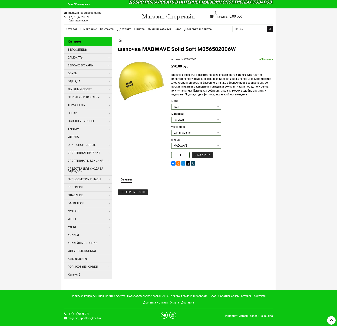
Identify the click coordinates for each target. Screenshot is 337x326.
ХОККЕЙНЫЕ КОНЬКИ (83, 243)
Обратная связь (228, 296)
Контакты (107, 29)
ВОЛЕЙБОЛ (75, 187)
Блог (177, 29)
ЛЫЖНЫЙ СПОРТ (80, 89)
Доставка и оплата (198, 29)
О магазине (88, 29)
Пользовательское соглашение (148, 296)
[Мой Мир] (183, 163)
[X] (188, 163)
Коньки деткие (78, 258)
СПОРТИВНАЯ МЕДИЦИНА (85, 160)
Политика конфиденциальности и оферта (98, 296)
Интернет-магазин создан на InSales (249, 316)
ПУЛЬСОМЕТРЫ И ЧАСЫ (84, 179)
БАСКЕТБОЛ (76, 203)
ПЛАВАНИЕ (75, 195)
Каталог (72, 29)
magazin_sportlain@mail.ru (84, 12)
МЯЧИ (72, 227)
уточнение (178, 126)
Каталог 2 (74, 274)
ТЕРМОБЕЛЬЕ (77, 105)
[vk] (164, 315)
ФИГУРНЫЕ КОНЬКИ (82, 251)
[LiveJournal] (193, 163)
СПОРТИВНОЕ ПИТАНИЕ (84, 152)
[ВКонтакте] (173, 163)
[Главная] (120, 40)
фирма (175, 139)
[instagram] (172, 315)
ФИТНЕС (73, 136)
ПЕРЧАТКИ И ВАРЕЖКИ (84, 97)
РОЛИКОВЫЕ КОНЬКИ (83, 266)
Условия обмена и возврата (189, 296)
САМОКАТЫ (75, 57)
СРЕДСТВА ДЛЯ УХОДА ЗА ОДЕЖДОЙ (85, 170)
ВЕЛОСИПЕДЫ (78, 49)
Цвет (174, 100)
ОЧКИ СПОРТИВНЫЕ (82, 145)
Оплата (139, 29)
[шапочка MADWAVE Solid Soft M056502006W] (142, 81)
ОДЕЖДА (74, 81)
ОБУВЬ (72, 73)
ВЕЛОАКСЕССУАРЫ (81, 65)
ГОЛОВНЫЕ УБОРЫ (81, 121)
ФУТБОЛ (73, 211)
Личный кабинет (160, 29)
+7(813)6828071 (78, 17)
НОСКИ (72, 113)
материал (177, 113)
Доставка (124, 29)
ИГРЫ (72, 219)
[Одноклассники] (178, 163)
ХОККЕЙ (73, 235)
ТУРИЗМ (73, 129)
